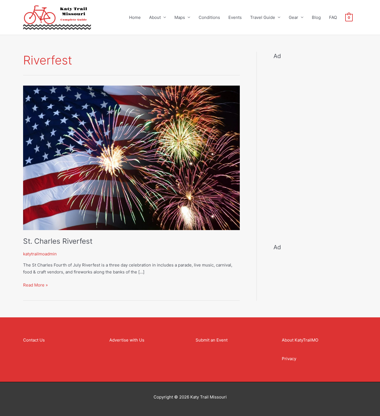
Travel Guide (262, 17)
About (155, 17)
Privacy (289, 358)
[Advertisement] (315, 147)
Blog (316, 17)
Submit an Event (212, 340)
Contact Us (34, 340)
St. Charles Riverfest (57, 241)
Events (235, 17)
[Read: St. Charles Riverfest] (131, 157)
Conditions (209, 17)
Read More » (35, 285)
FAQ (333, 17)
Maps (179, 17)
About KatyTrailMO (300, 340)
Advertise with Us (126, 340)
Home (135, 17)
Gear (293, 17)
